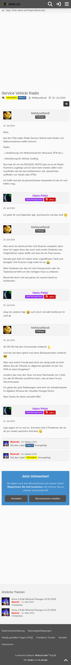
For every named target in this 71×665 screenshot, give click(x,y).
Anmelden (16, 498)
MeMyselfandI (39, 97)
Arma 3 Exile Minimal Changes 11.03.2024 (34, 610)
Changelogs (17, 605)
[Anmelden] (58, 4)
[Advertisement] (35, 51)
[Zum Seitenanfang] (65, 660)
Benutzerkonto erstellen (47, 498)
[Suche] (50, 4)
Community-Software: (35, 655)
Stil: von (35, 660)
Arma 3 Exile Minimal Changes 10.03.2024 (34, 599)
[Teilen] (66, 103)
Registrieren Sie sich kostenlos (25, 486)
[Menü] (66, 4)
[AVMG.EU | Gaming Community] (11, 4)
